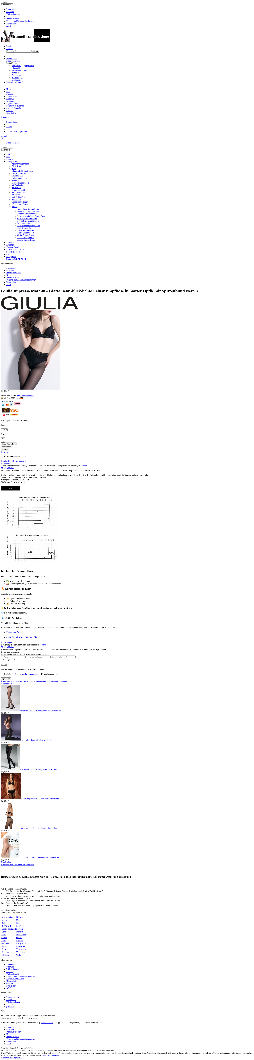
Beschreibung (7, 461)
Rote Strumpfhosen (25, 223)
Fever (3, 935)
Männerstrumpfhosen (20, 183)
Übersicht (16, 68)
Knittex (19, 920)
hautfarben (16, 180)
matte (14, 168)
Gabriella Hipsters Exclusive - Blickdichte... (39, 740)
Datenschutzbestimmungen (26, 674)
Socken (9, 254)
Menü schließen (13, 61)
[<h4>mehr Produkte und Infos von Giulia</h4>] (39, 309)
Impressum (10, 9)
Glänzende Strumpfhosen (22, 171)
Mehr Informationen (51, 1055)
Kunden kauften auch (24, 681)
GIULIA (5, 955)
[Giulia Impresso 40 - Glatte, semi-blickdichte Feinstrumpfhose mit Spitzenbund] (11, 799)
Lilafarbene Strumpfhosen (28, 211)
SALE (9, 154)
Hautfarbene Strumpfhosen (28, 221)
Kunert (19, 923)
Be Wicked (6, 926)
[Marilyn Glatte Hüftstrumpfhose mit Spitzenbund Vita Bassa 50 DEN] (10, 769)
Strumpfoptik (17, 176)
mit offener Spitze (19, 192)
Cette (3, 932)
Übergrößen (11, 256)
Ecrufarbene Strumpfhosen (28, 209)
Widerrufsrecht (12, 19)
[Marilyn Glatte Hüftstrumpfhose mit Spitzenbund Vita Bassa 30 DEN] (10, 711)
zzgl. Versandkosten (25, 396)
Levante (19, 929)
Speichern (6, 679)
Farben (14, 206)
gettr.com (10, 1007)
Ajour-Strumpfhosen (20, 164)
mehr (84, 466)
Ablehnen (5, 1058)
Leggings (10, 245)
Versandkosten (47, 1022)
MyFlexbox (11, 986)
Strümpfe (10, 242)
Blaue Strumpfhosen (25, 228)
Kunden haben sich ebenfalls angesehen (50, 681)
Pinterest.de (11, 999)
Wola (18, 955)
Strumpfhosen (12, 161)
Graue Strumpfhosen (25, 230)
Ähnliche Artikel (8, 681)
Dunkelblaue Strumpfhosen (28, 226)
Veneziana (20, 952)
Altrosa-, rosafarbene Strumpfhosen (32, 216)
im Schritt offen (18, 197)
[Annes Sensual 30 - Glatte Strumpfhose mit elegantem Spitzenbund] (10, 828)
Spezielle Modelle (13, 252)
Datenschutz (11, 23)
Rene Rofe (20, 946)
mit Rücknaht (17, 185)
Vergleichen (6, 447)
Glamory (5, 952)
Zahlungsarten (18, 75)
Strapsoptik (16, 199)
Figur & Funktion (13, 247)
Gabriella (5, 943)
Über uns (10, 11)
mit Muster (16, 187)
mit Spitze (16, 195)
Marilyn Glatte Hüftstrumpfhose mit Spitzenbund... (41, 711)
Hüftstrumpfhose (19, 173)
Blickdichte (16, 166)
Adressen (15, 73)
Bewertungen (19, 461)
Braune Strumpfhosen (26, 240)
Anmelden (16, 65)
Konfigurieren (16, 1058)
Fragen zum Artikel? (14, 632)
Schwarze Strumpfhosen (27, 218)
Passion (19, 940)
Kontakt (9, 16)
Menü (8, 46)
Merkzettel (16, 80)
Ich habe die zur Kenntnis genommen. (31, 674)
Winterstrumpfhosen (20, 204)
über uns (9, 983)
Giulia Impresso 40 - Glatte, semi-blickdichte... (40, 799)
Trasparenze (21, 949)
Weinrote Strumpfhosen (27, 214)
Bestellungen (17, 77)
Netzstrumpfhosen (19, 178)
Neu (8, 157)
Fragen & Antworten (15, 979)
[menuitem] (129, 9)
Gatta (3, 946)
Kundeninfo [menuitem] (18, 15)
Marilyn (19, 932)
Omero (19, 937)
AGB (8, 26)
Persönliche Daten (19, 70)
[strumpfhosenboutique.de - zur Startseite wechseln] (25, 42)
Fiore (3, 940)
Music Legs (21, 935)
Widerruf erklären (13, 14)
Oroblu (4, 937)
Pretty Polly (21, 943)
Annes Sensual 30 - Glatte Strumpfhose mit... (38, 828)
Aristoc (4, 920)
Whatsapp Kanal (13, 1002)
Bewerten (5, 452)
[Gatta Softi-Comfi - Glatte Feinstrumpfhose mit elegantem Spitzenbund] (10, 857)
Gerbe (4, 949)
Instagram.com (12, 997)
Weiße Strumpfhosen (25, 235)
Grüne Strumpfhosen (25, 233)
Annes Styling (7, 917)
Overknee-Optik (18, 190)
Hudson (19, 917)
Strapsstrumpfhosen (20, 202)
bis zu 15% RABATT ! (16, 259)
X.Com (9, 1004)
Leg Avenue (21, 926)
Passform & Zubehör (15, 249)
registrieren (29, 65)
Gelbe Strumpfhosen (25, 237)
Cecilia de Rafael (8, 929)
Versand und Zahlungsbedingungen (21, 21)
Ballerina (5, 923)
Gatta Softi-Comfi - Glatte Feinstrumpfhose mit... (40, 857)
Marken (9, 159)
